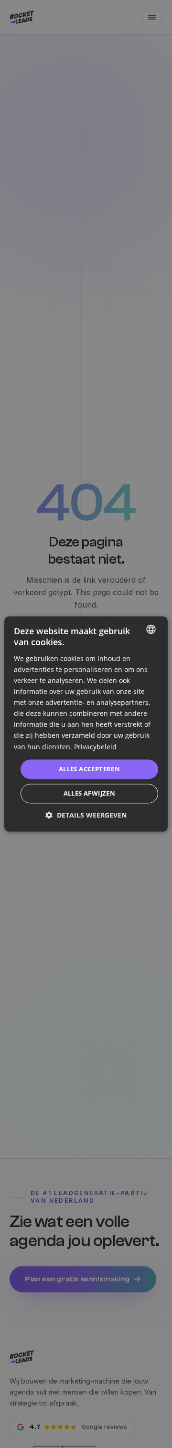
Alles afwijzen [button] (90, 793)
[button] (86, 815)
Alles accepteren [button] (89, 769)
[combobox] (151, 629)
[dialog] (86, 723)
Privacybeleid (95, 746)
